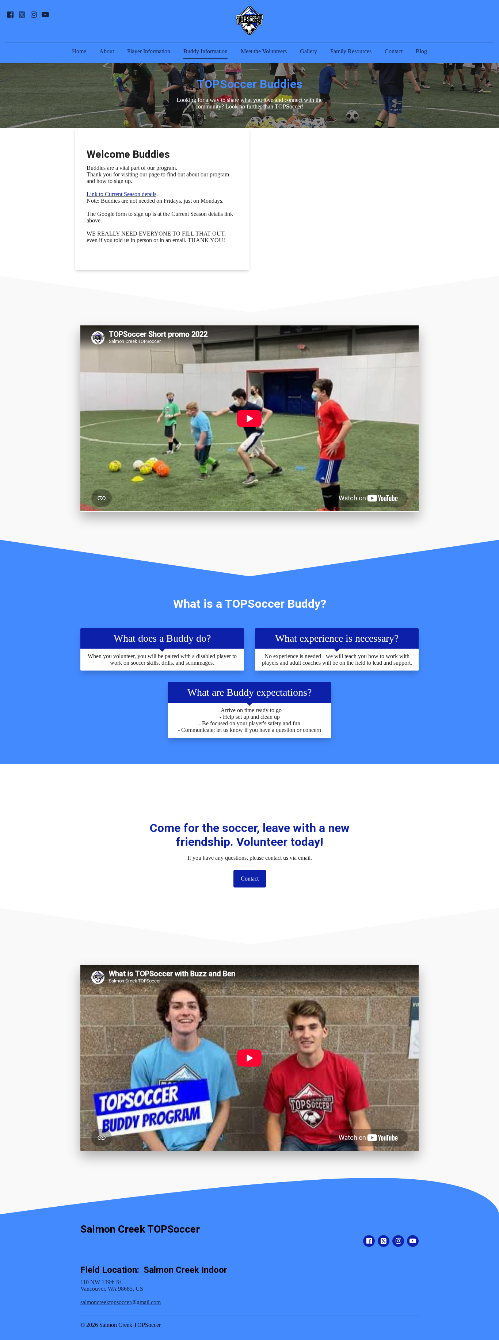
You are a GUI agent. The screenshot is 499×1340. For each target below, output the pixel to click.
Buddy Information (205, 51)
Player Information (148, 51)
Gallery (308, 51)
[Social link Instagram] (33, 14)
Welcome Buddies (128, 154)
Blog (421, 51)
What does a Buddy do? (162, 638)
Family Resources (351, 51)
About (106, 51)
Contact (394, 51)
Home (79, 51)
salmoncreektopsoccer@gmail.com (120, 1302)
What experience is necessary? (337, 638)
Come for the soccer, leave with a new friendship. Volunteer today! (250, 835)
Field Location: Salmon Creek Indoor (153, 1270)
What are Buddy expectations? (249, 692)
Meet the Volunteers (264, 51)
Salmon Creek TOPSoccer (140, 1229)
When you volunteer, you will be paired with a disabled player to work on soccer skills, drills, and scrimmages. (162, 659)
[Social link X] (22, 14)
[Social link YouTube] (45, 14)
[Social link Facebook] (10, 14)
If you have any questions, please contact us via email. (249, 858)
